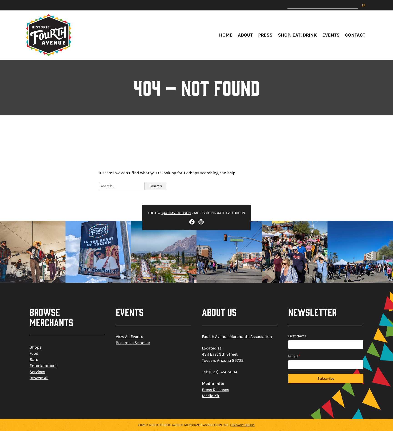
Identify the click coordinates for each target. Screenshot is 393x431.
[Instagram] (201, 221)
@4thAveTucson (176, 213)
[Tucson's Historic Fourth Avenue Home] (48, 35)
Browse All (39, 377)
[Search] (363, 5)
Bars (34, 359)
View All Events (129, 336)
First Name (297, 336)
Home (225, 35)
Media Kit (210, 395)
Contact (355, 35)
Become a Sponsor (133, 342)
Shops (35, 347)
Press (265, 35)
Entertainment (43, 365)
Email (294, 356)
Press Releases (215, 389)
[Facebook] (191, 221)
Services (37, 371)
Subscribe (325, 378)
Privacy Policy (243, 425)
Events (331, 35)
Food (34, 353)
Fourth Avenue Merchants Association (237, 336)
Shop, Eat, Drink (297, 35)
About (245, 35)
